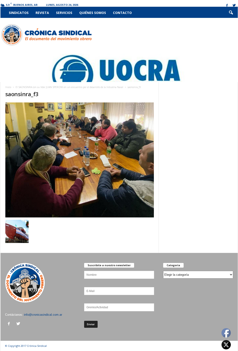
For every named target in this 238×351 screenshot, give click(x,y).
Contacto (122, 12)
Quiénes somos (92, 12)
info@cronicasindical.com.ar (43, 314)
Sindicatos (19, 12)
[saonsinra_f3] (79, 159)
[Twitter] (234, 5)
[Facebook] (227, 5)
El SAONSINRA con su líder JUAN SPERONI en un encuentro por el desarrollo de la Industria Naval (69, 87)
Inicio (8, 87)
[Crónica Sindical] (46, 35)
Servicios (64, 12)
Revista (42, 12)
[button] (231, 13)
